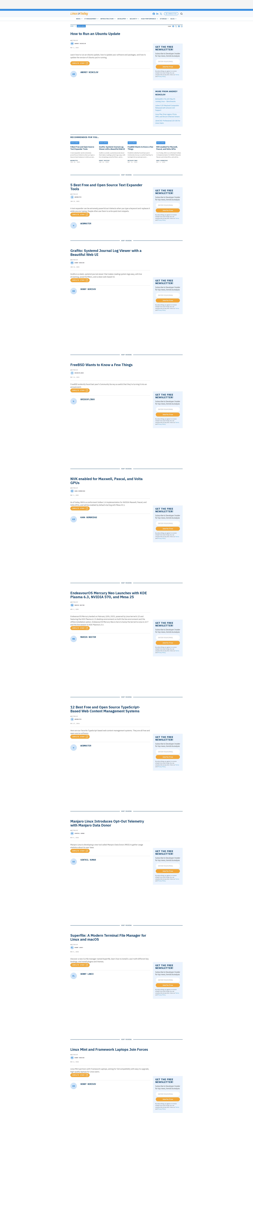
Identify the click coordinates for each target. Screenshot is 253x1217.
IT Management (90, 19)
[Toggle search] (181, 14)
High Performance (148, 19)
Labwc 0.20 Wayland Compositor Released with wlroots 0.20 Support (167, 107)
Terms (177, 74)
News (78, 19)
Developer (122, 19)
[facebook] (154, 14)
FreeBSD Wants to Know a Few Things (140, 148)
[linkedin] (157, 14)
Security (133, 19)
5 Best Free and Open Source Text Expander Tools (82, 148)
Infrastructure (107, 19)
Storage (163, 19)
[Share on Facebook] (173, 26)
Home (72, 26)
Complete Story (78, 63)
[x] (161, 14)
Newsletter (172, 13)
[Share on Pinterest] (179, 26)
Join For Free (168, 67)
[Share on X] (176, 26)
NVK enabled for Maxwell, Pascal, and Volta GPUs (167, 148)
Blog (172, 19)
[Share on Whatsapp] (182, 26)
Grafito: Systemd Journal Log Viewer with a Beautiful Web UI (112, 148)
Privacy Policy (161, 76)
